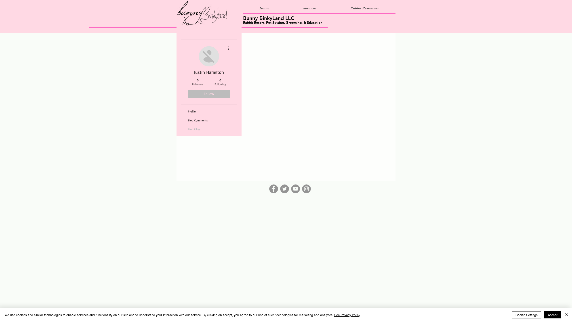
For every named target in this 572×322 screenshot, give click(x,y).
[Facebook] (273, 188)
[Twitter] (284, 188)
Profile (192, 111)
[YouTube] (295, 188)
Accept (552, 315)
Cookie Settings (526, 315)
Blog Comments (198, 120)
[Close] (566, 314)
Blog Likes (194, 129)
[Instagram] (306, 188)
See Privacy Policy (347, 315)
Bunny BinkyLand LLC (268, 18)
